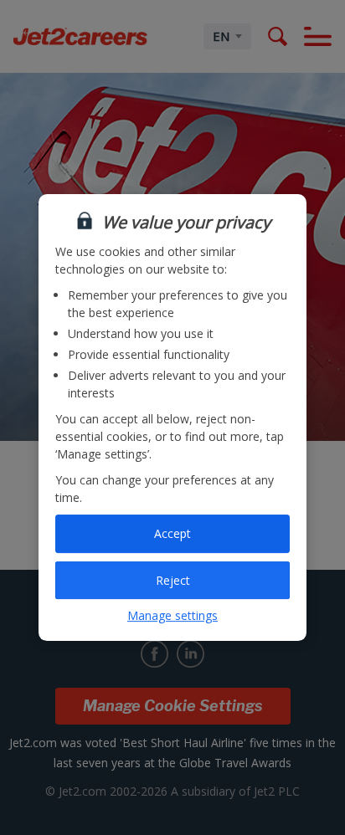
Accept (172, 533)
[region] (172, 417)
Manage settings (172, 615)
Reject (173, 580)
